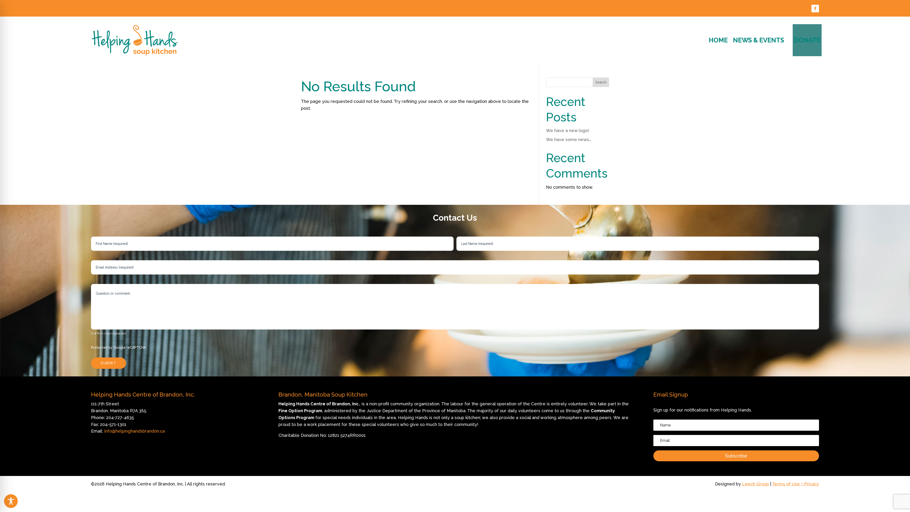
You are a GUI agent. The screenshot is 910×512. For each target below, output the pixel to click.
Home (718, 40)
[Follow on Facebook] (815, 8)
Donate (807, 40)
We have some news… (568, 139)
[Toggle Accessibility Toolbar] (11, 501)
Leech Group (755, 483)
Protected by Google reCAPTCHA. (118, 347)
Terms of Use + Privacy (795, 483)
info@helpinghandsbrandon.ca (134, 431)
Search (600, 82)
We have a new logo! (567, 130)
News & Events (758, 40)
